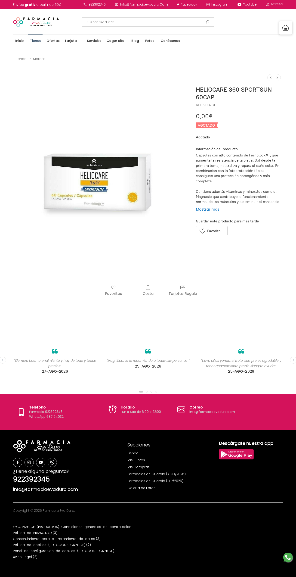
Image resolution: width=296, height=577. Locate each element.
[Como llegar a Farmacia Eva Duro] (52, 462)
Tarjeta (71, 40)
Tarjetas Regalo (183, 293)
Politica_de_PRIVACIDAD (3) (35, 532)
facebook (189, 4)
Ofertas (52, 40)
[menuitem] (271, 77)
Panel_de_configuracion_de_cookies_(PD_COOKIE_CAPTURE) (63, 551)
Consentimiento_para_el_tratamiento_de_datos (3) (57, 538)
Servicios (94, 40)
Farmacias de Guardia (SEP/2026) (155, 481)
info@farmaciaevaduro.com (144, 4)
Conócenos (170, 40)
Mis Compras (138, 467)
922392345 (97, 4)
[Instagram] (29, 462)
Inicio (19, 40)
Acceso (276, 4)
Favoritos (113, 293)
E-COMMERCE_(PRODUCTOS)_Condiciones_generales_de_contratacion (72, 526)
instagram (219, 4)
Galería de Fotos (141, 488)
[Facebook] (17, 462)
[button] (286, 28)
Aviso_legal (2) (25, 557)
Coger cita (115, 40)
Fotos (149, 40)
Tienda (35, 40)
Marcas (39, 58)
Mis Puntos (136, 460)
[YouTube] (40, 462)
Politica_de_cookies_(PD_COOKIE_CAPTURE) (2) (52, 545)
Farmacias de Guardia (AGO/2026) (156, 474)
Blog (135, 40)
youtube (250, 4)
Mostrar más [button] (207, 209)
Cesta (148, 293)
